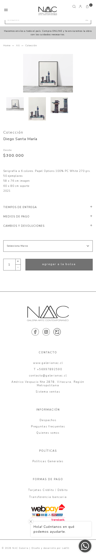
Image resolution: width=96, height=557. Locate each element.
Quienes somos (47, 433)
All (18, 45)
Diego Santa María (20, 139)
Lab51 (66, 548)
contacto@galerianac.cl (48, 375)
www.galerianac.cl (48, 363)
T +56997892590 (48, 369)
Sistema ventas (48, 392)
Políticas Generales (47, 461)
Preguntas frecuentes (48, 426)
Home (6, 45)
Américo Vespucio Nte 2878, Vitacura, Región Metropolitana (47, 383)
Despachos (48, 420)
